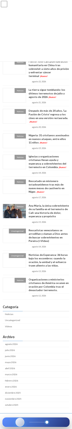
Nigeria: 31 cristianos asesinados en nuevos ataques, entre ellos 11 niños (49, 139)
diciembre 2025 (13, 392)
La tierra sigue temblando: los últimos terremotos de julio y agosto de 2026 (47, 93)
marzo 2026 (11, 374)
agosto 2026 (11, 344)
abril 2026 (10, 368)
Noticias (9, 314)
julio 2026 (10, 350)
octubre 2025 (11, 404)
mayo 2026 (10, 362)
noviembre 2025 (13, 398)
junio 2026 (10, 356)
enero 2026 (11, 386)
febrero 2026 (11, 380)
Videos (8, 326)
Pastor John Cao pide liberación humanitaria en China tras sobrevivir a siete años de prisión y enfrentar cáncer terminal (49, 68)
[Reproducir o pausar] (20, 422)
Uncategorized (12, 320)
